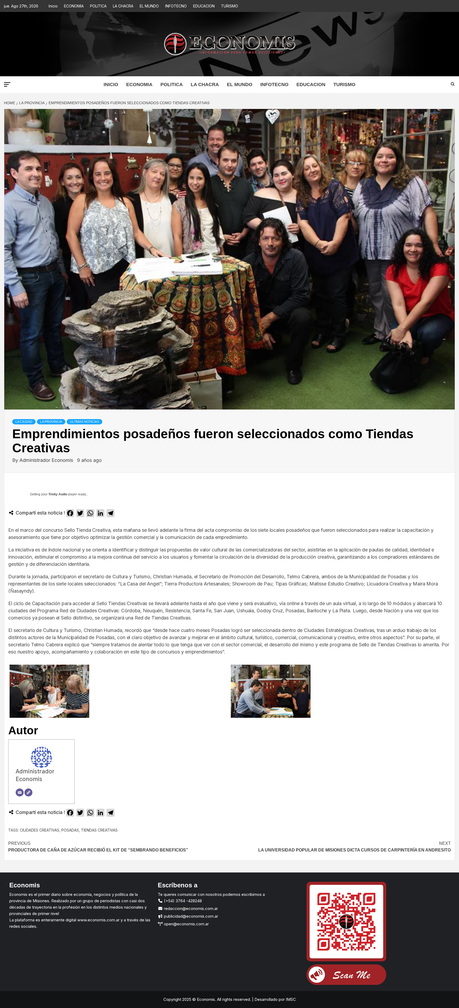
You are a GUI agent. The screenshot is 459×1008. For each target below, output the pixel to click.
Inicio (53, 6)
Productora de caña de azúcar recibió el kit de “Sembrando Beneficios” (98, 847)
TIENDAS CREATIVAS (99, 830)
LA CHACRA (123, 6)
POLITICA (98, 6)
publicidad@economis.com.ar (190, 916)
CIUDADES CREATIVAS (39, 830)
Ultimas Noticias (84, 422)
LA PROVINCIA (51, 422)
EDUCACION (204, 6)
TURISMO (229, 6)
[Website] (28, 792)
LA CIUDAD (23, 422)
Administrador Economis (46, 460)
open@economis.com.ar (186, 923)
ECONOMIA (74, 6)
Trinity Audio (57, 494)
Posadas (70, 830)
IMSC (290, 999)
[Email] (20, 792)
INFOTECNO (176, 6)
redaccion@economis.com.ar (190, 908)
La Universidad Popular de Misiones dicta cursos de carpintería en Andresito (354, 847)
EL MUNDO (149, 6)
